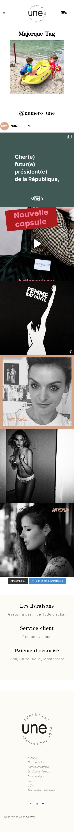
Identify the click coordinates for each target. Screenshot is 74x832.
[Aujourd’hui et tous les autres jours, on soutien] (37, 466)
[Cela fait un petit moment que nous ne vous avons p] (37, 170)
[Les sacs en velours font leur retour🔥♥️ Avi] (37, 244)
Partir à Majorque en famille (37, 77)
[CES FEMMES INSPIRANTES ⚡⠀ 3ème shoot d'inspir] (37, 392)
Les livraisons (37, 606)
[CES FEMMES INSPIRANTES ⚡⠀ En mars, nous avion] (37, 540)
